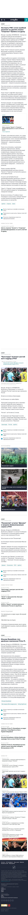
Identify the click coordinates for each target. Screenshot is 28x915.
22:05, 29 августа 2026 (6, 520)
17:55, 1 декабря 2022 (5, 25)
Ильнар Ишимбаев (6, 701)
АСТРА (2, 891)
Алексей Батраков (6, 319)
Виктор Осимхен (13, 316)
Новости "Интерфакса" (5, 894)
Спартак (9, 203)
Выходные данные (5, 909)
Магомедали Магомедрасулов (9, 704)
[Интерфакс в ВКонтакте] (8, 900)
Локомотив (4, 316)
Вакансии (22, 862)
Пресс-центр (16, 862)
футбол (3, 203)
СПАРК (2, 888)
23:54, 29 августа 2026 (6, 240)
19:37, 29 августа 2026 (6, 354)
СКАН (2, 895)
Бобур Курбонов (22, 704)
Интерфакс (14, 20)
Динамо (4, 565)
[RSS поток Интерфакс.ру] (11, 900)
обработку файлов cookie (5, 881)
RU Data (2, 896)
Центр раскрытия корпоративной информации (9, 897)
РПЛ (15, 565)
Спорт (3, 24)
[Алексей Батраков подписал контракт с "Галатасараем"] (8, 273)
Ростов (10, 424)
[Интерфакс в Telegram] (4, 900)
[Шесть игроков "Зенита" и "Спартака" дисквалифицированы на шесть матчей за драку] (8, 123)
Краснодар (4, 424)
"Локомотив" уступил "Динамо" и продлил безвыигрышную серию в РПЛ (13, 363)
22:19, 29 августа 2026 (6, 636)
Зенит (13, 203)
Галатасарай (15, 319)
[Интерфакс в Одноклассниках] (13, 900)
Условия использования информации (8, 908)
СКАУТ (2, 889)
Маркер (2, 890)
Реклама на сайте (4, 863)
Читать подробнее (13, 129)
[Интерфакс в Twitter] (6, 900)
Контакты (3, 862)
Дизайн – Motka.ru (4, 910)
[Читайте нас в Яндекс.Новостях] (2, 900)
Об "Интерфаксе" (9, 862)
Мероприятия (12, 863)
